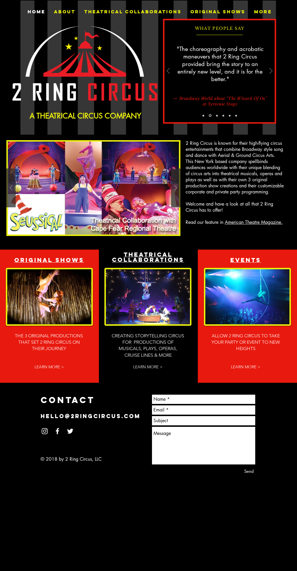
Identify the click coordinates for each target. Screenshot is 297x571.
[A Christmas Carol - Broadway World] (236, 115)
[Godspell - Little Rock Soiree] (230, 115)
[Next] (270, 71)
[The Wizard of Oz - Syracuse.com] (223, 115)
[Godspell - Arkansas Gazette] (203, 115)
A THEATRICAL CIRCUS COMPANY (85, 115)
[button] (93, 188)
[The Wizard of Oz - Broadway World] (210, 115)
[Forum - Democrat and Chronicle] (217, 115)
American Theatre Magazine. (253, 222)
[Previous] (168, 71)
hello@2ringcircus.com (90, 416)
